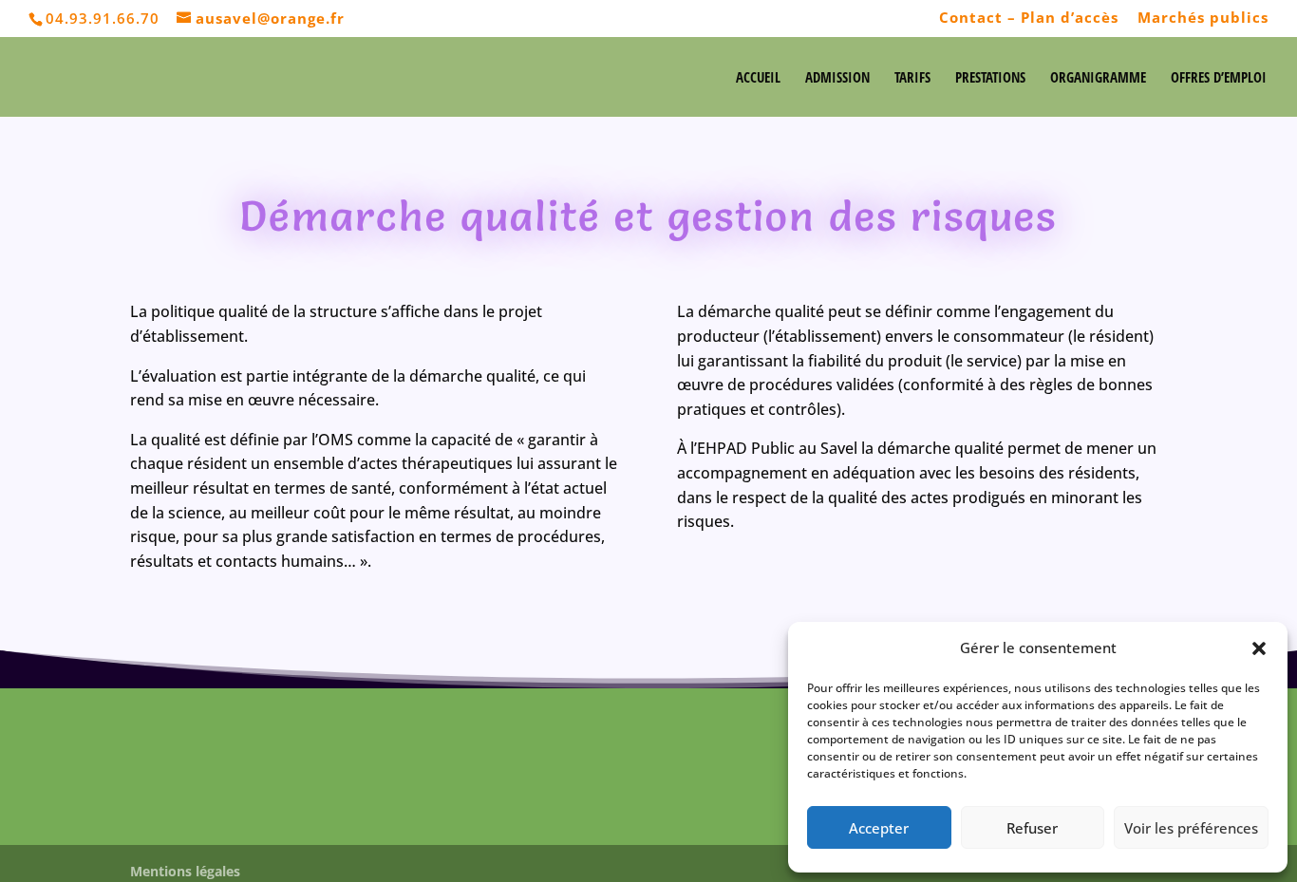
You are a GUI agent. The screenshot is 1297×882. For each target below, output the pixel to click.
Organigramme (1098, 78)
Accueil (758, 78)
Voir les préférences (1191, 827)
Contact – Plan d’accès (1028, 18)
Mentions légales (185, 871)
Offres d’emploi (1219, 78)
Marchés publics (1203, 18)
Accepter (879, 827)
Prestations (990, 78)
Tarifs (912, 78)
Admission (837, 78)
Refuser (1032, 827)
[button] (1259, 648)
